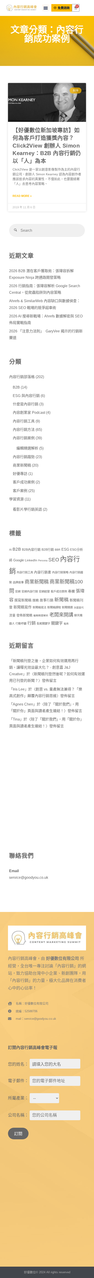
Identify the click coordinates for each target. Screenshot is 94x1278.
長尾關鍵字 (43, 623)
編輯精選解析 (27, 448)
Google (18, 560)
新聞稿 (61, 599)
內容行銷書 (42, 572)
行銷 (31, 623)
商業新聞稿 (22, 465)
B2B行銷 (48, 549)
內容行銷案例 (24, 438)
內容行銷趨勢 (24, 457)
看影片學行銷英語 (27, 509)
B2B (16, 387)
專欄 (71, 591)
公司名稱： (18, 1115)
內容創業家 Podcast (29, 412)
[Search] (15, 230)
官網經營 (44, 591)
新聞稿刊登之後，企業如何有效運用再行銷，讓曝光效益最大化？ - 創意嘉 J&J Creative (43, 667)
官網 (18, 591)
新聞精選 (67, 607)
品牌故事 (18, 582)
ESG (65, 549)
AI (10, 549)
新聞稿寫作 (22, 607)
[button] (45, 8)
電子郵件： (18, 1081)
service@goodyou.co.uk (28, 877)
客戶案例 (20, 491)
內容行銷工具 (24, 421)
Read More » (22, 196)
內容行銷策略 (60, 572)
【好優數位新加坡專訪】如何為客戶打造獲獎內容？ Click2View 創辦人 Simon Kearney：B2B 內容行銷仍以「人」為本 (47, 145)
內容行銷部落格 (22, 377)
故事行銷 (46, 600)
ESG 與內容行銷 (26, 396)
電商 (66, 623)
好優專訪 (20, 474)
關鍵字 (57, 623)
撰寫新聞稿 (22, 600)
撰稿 (35, 600)
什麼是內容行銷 (25, 404)
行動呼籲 (21, 623)
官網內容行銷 (29, 591)
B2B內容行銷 (31, 549)
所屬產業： (18, 1098)
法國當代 (79, 607)
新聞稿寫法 (39, 607)
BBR (57, 549)
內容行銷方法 (24, 429)
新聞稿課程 (54, 607)
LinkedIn (31, 560)
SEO (53, 559)
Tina (16, 719)
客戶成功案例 (24, 482)
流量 (12, 615)
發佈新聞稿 (24, 615)
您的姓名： (18, 1064)
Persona (42, 560)
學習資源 (16, 499)
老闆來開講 (61, 615)
